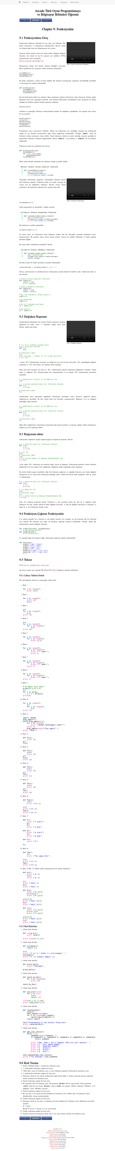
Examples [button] (35, 2)
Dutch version (52, 1139)
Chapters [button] (26, 2)
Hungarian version (54, 1141)
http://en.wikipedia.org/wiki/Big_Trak (31, 61)
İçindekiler (35, 20)
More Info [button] (54, 2)
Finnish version (52, 1142)
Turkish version (53, 1136)
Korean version (53, 1146)
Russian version (53, 1134)
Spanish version (50, 1132)
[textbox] (27, 1106)
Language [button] (63, 2)
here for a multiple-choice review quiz (36, 565)
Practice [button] (45, 2)
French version (53, 1144)
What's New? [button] (74, 2)
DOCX (54, 570)
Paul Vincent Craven (62, 1130)
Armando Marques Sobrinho (58, 1137)
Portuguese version (45, 1137)
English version (51, 1130)
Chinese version (55, 1148)
